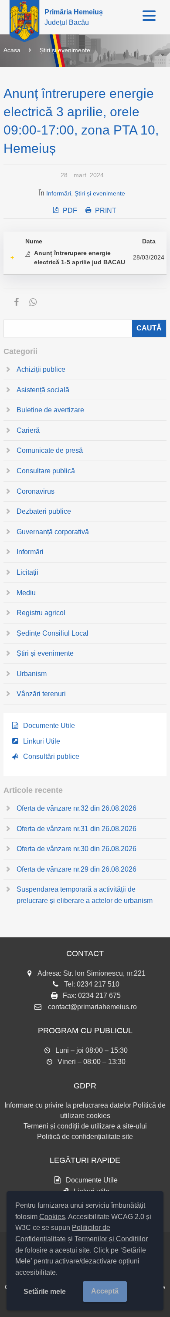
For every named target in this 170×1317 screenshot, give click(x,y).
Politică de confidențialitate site (85, 1136)
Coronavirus (35, 491)
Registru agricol (41, 612)
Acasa (11, 50)
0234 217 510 (98, 984)
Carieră (28, 430)
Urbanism (32, 673)
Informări (58, 193)
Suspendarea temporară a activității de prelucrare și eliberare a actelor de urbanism (85, 895)
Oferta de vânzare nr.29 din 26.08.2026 (76, 869)
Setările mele (45, 1291)
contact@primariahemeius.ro (92, 1006)
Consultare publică (46, 471)
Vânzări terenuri (41, 693)
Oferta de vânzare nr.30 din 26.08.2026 (76, 848)
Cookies (52, 1216)
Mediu (26, 592)
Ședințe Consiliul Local (52, 633)
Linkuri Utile (41, 741)
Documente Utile (49, 725)
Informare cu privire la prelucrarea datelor (67, 1105)
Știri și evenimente (65, 50)
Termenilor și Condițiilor (111, 1239)
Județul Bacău (73, 17)
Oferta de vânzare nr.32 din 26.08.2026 (76, 808)
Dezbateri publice (44, 511)
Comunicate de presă (50, 450)
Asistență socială (43, 390)
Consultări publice (51, 756)
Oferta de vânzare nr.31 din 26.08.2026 (76, 828)
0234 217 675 (99, 995)
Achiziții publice (41, 369)
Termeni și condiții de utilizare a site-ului (85, 1126)
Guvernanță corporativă (53, 532)
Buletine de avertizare (50, 410)
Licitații (27, 572)
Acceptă (105, 1291)
